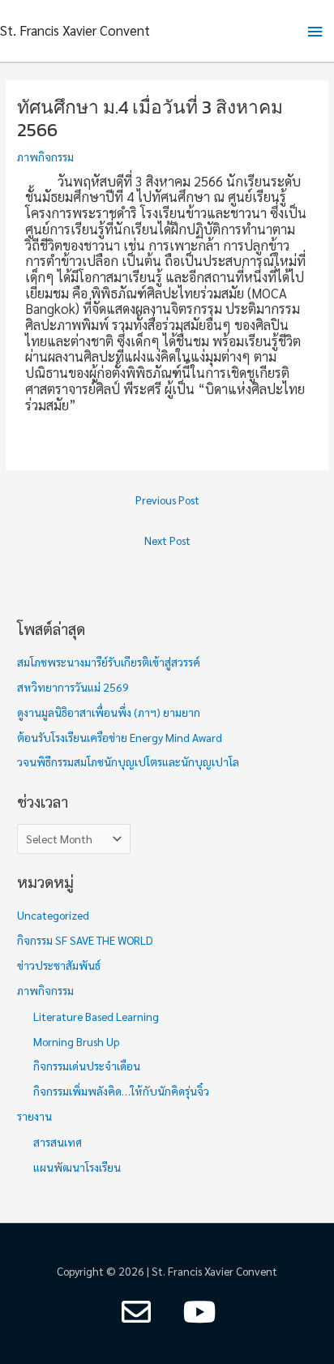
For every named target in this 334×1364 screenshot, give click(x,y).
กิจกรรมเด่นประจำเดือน (86, 1065)
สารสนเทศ (57, 1142)
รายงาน (34, 1116)
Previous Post (167, 499)
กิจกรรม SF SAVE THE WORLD (85, 940)
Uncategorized (53, 914)
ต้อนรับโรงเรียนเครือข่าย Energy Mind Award (119, 737)
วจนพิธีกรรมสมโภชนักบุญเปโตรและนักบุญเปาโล (128, 761)
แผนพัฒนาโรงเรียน (77, 1167)
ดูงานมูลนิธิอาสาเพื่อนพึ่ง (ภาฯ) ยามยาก (108, 712)
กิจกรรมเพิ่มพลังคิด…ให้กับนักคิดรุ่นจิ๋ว (121, 1090)
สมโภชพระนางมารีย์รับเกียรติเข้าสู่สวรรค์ (110, 661)
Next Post (167, 540)
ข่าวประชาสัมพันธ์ (59, 965)
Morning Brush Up (76, 1041)
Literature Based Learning (96, 1016)
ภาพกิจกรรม (45, 156)
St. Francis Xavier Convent (75, 30)
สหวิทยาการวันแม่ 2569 (73, 687)
